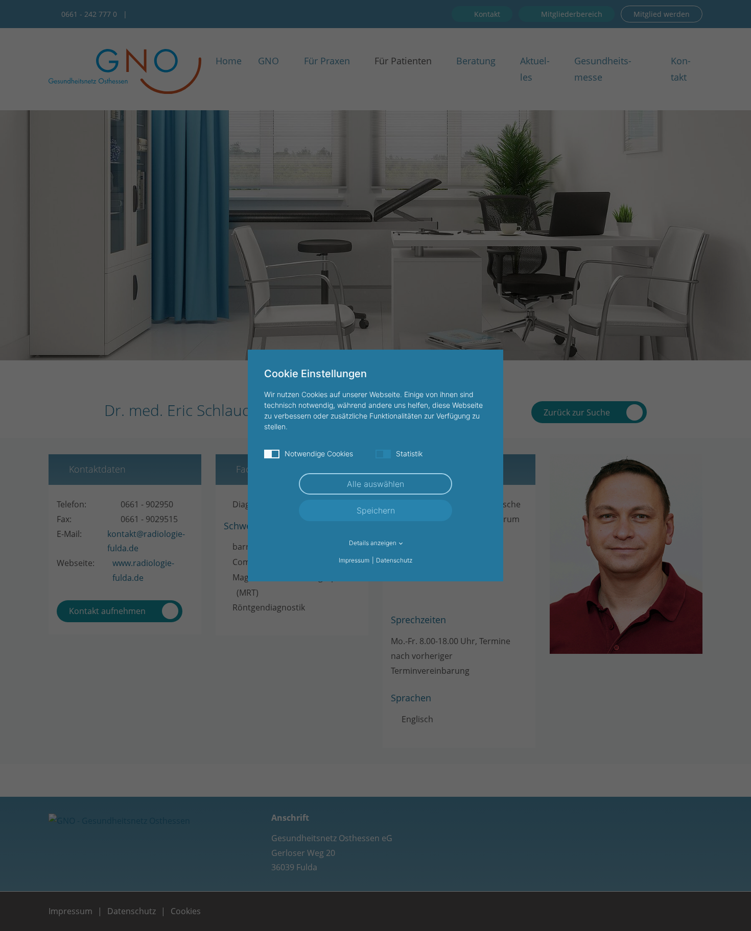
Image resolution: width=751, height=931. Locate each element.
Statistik (409, 453)
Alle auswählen (375, 484)
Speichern (376, 510)
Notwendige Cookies (319, 453)
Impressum (354, 560)
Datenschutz (394, 560)
